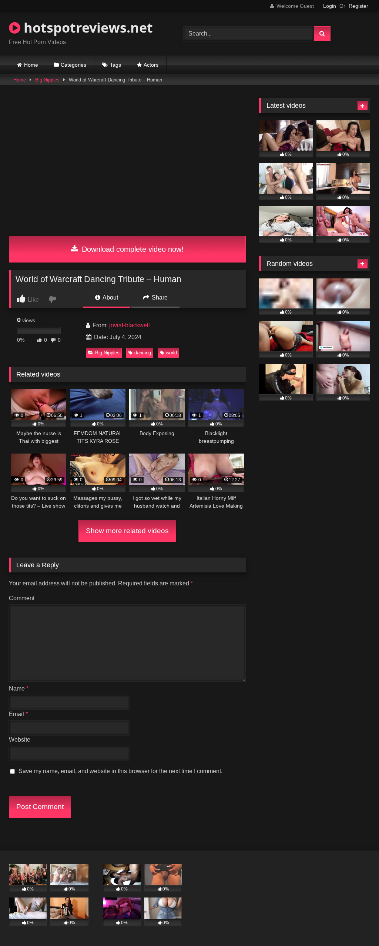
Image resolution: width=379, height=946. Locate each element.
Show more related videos (127, 531)
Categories (73, 65)
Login (329, 6)
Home (31, 65)
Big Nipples (47, 80)
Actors (151, 65)
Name (18, 688)
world (171, 352)
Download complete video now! (132, 249)
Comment (21, 598)
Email (18, 714)
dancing (142, 352)
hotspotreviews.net (86, 28)
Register (358, 6)
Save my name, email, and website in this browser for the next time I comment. (120, 771)
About (109, 297)
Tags (115, 65)
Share (159, 297)
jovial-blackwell (129, 325)
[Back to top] (356, 924)
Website (19, 739)
